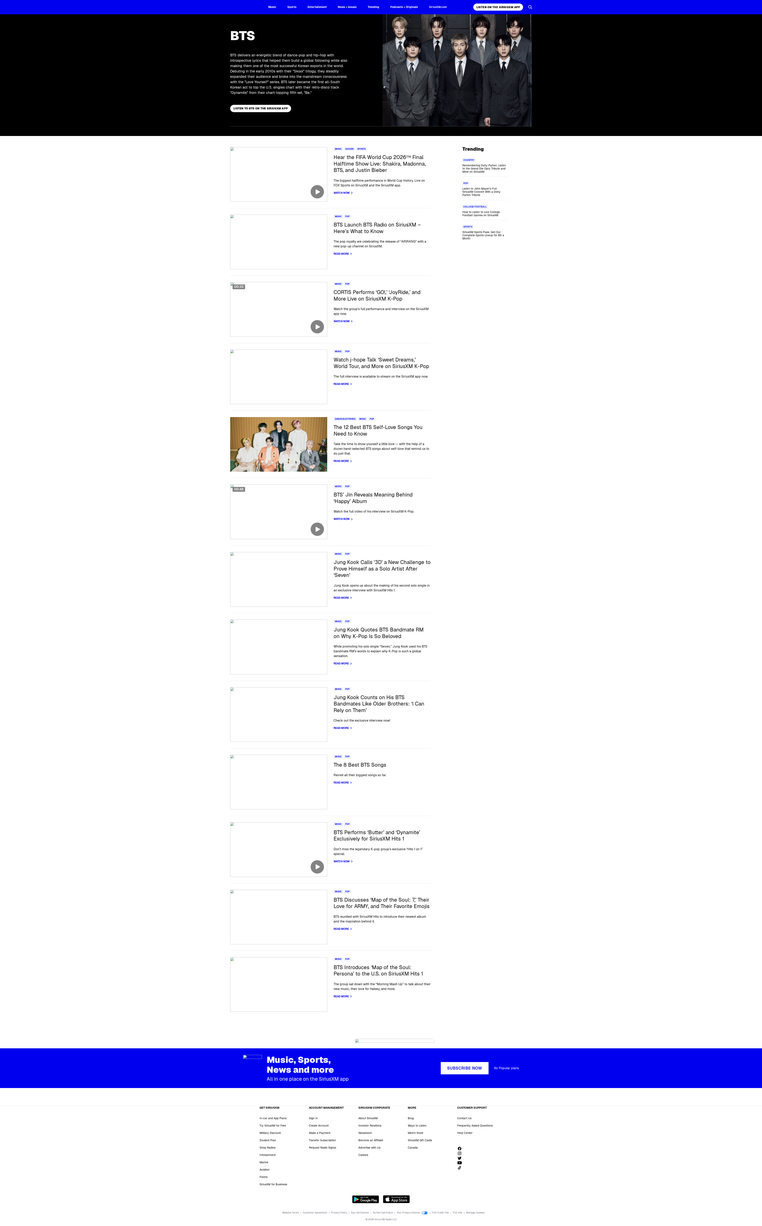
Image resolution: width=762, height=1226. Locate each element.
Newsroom (365, 1133)
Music (272, 7)
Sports (291, 7)
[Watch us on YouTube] (461, 1162)
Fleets (263, 1177)
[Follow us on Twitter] (461, 1158)
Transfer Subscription (322, 1140)
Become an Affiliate (370, 1140)
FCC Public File (440, 1212)
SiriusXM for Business (273, 1184)
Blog (411, 1118)
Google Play (365, 1199)
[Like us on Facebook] (461, 1148)
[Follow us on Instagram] (461, 1153)
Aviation (264, 1169)
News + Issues (347, 7)
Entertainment (317, 7)
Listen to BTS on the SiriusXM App (260, 108)
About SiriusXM (368, 1118)
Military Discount (270, 1133)
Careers (363, 1155)
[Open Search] (530, 7)
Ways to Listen (417, 1125)
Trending (373, 7)
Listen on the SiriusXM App (498, 7)
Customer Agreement (315, 1212)
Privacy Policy (339, 1212)
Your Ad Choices (360, 1212)
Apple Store (396, 1199)
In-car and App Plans (273, 1118)
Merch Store (415, 1133)
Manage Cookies (475, 1212)
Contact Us (464, 1118)
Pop (347, 216)
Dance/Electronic (345, 419)
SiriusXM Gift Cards (420, 1140)
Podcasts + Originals (404, 7)
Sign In (313, 1118)
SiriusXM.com (438, 7)
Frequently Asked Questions (475, 1125)
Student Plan (268, 1140)
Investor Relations (369, 1125)
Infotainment (268, 1155)
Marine (264, 1162)
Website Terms (290, 1212)
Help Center (464, 1133)
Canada (413, 1147)
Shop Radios (267, 1147)
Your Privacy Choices (409, 1212)
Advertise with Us (369, 1147)
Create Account (319, 1125)
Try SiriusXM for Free (273, 1125)
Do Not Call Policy (383, 1212)
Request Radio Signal (322, 1147)
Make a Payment (319, 1133)
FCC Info (458, 1212)
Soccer (349, 149)
